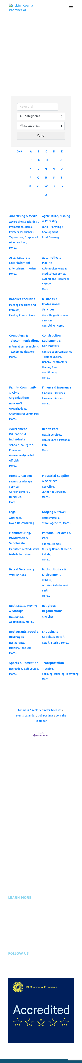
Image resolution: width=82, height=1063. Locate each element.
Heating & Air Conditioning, (50, 370)
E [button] (62, 151)
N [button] (54, 169)
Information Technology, (24, 347)
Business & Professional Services (51, 304)
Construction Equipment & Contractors (51, 341)
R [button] (46, 177)
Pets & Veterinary (21, 569)
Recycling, (48, 487)
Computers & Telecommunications (24, 338)
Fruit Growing (50, 237)
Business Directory (29, 710)
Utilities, (47, 580)
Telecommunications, (22, 352)
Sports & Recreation (23, 663)
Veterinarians (17, 575)
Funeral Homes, (52, 544)
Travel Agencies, (52, 523)
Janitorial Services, (54, 492)
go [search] (43, 135)
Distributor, (16, 554)
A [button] (31, 151)
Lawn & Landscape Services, (20, 484)
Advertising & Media (23, 216)
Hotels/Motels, (51, 518)
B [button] (39, 151)
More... (13, 248)
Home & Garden (20, 476)
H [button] (47, 160)
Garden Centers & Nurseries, (19, 495)
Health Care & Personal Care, (56, 443)
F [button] (31, 160)
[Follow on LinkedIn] (35, 967)
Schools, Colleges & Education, (21, 448)
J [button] (61, 160)
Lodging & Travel (54, 512)
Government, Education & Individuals (18, 434)
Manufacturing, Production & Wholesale (20, 538)
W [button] (46, 186)
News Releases (52, 710)
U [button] (30, 186)
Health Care (50, 429)
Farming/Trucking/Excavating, (60, 674)
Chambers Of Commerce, (24, 414)
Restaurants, (17, 643)
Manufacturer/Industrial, (24, 549)
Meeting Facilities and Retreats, (22, 308)
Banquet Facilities (22, 299)
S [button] (54, 177)
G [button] (39, 160)
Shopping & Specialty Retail (53, 634)
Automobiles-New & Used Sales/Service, (54, 271)
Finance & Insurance (56, 387)
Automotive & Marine (52, 260)
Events (13, 916)
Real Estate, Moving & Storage (23, 608)
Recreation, (16, 669)
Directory (15, 921)
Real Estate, (16, 617)
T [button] (61, 177)
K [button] (31, 169)
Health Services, (52, 435)
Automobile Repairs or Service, (55, 282)
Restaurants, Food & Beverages (24, 634)
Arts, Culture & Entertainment (19, 260)
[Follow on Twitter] (19, 967)
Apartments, (17, 622)
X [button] (55, 186)
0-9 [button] (19, 151)
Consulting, (49, 326)
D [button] (54, 151)
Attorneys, (15, 518)
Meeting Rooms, (18, 315)
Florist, (55, 643)
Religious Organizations (52, 608)
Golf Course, (31, 669)
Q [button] (38, 177)
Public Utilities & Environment (54, 572)
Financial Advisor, (53, 398)
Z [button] (46, 195)
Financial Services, (54, 393)
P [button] (30, 177)
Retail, (46, 643)
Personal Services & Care (56, 536)
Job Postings (46, 716)
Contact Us (15, 943)
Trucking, (48, 669)
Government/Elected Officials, (21, 458)
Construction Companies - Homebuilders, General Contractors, (57, 357)
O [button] (62, 169)
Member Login (18, 926)
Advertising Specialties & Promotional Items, (24, 224)
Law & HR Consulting (21, 523)
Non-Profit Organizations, (18, 406)
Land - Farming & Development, (52, 230)
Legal (13, 512)
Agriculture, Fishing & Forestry (56, 219)
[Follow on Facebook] (11, 967)
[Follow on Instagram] (27, 967)
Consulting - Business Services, (55, 318)
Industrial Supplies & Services (55, 478)
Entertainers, (17, 268)
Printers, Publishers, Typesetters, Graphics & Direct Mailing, (23, 237)
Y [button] (62, 186)
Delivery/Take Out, (20, 648)
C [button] (46, 151)
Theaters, (31, 268)
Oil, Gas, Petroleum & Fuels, (55, 588)
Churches (48, 617)
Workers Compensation (25, 932)
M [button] (46, 169)
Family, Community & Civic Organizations (23, 393)
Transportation (53, 663)
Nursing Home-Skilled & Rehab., (57, 552)
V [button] (38, 186)
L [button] (38, 169)
